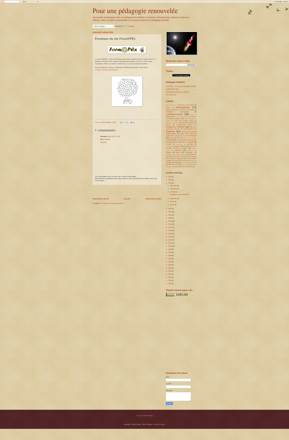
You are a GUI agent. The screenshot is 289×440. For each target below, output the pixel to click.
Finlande (184, 131)
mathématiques (173, 142)
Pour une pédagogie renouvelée (135, 10)
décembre (173, 185)
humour (194, 136)
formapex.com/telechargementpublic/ (107, 70)
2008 (170, 255)
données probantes (174, 119)
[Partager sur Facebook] (131, 122)
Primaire (178, 150)
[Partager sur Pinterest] (134, 122)
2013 (170, 240)
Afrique (168, 105)
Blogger (162, 424)
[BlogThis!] (127, 122)
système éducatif (171, 162)
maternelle (193, 140)
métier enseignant (187, 142)
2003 (170, 268)
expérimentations (188, 129)
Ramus (178, 152)
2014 (170, 237)
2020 (170, 218)
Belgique (191, 105)
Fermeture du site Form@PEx (179, 194)
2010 (170, 249)
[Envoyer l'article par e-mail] (121, 122)
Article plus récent (101, 199)
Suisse (185, 160)
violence (170, 166)
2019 (170, 221)
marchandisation (182, 140)
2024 (170, 183)
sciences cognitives (190, 156)
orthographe (169, 146)
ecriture (176, 120)
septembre (173, 198)
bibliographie (183, 107)
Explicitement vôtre (172, 89)
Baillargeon (182, 105)
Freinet (182, 134)
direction (193, 116)
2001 (170, 274)
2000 (170, 277)
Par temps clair (171, 95)
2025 (170, 180)
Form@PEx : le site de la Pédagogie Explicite (181, 86)
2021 (170, 215)
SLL (187, 158)
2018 (170, 224)
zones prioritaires (187, 166)
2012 (170, 243)
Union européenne (187, 164)
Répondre (103, 142)
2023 (170, 209)
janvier (172, 205)
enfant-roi (182, 122)
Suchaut (176, 160)
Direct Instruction (184, 116)
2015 (170, 233)
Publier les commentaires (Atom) (112, 203)
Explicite (170, 131)
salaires (170, 156)
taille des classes (185, 162)
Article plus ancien (153, 199)
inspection (180, 138)
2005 (170, 262)
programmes (190, 150)
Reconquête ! (189, 152)
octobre (172, 192)
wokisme (176, 166)
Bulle (185, 110)
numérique (190, 144)
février (172, 201)
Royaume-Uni (192, 154)
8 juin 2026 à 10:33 (114, 136)
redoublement (169, 154)
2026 (170, 177)
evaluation (177, 129)
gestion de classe (183, 135)
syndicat (192, 160)
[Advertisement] (127, 191)
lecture (170, 140)
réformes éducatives (180, 154)
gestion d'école (170, 135)
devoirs (176, 116)
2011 (170, 246)
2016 (170, 230)
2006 (170, 259)
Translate (131, 26)
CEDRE (191, 110)
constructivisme (174, 114)
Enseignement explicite (185, 125)
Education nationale (171, 122)
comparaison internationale (177, 112)
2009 (170, 252)
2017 (170, 227)
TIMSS (170, 164)
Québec (168, 152)
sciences (178, 156)
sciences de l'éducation (175, 158)
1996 (170, 283)
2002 (170, 271)
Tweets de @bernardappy (144, 415)
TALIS (194, 162)
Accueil (127, 199)
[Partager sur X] (129, 122)
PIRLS (178, 148)
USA (195, 164)
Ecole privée (187, 118)
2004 (170, 265)
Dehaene (169, 117)
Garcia (191, 134)
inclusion (171, 138)
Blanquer (169, 110)
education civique (188, 120)
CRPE (192, 114)
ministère (169, 144)
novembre (173, 189)
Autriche (174, 105)
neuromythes (179, 144)
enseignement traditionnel (175, 127)
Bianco (168, 107)
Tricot (177, 164)
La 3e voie (188, 138)
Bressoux (177, 110)
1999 (170, 280)
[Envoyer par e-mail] (125, 122)
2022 (170, 212)
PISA (185, 148)
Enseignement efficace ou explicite (177, 92)
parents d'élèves (180, 146)
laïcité (194, 138)
